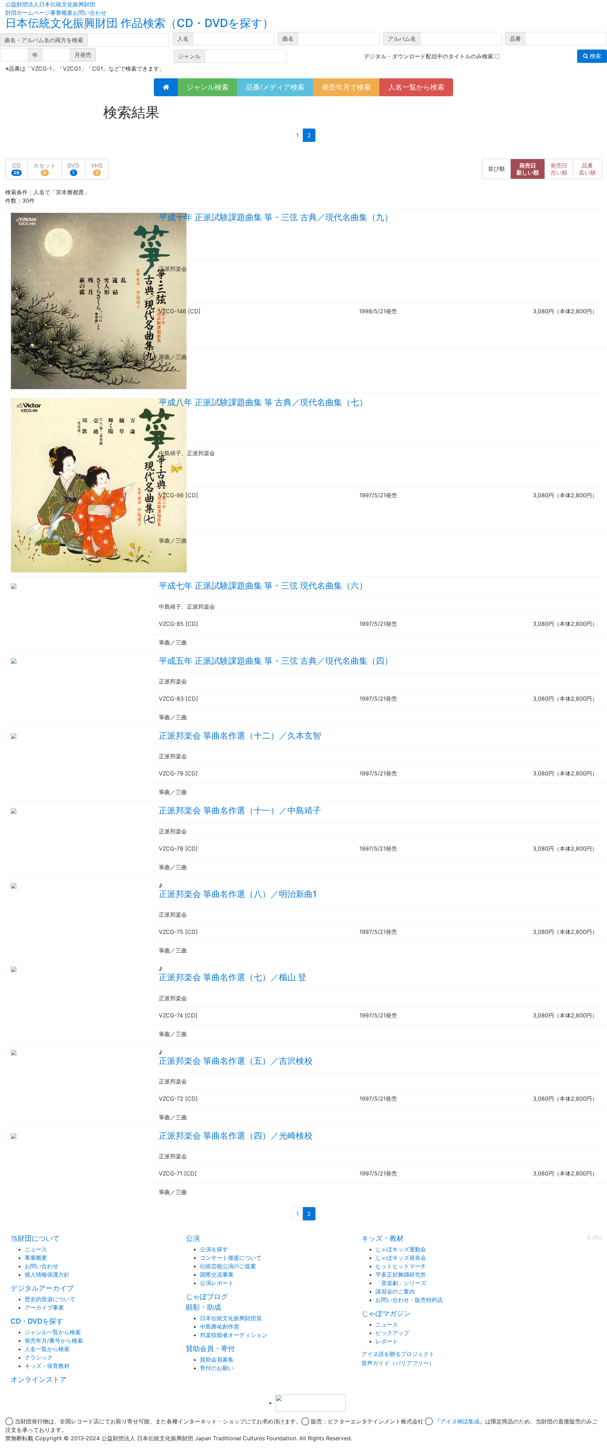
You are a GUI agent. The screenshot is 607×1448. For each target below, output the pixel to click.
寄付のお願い (217, 1367)
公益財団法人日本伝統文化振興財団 (50, 4)
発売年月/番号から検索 (54, 1340)
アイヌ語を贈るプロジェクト (398, 1353)
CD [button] (16, 168)
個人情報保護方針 (47, 1274)
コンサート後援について (231, 1257)
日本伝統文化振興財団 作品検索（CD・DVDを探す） (139, 23)
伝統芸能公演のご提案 (228, 1266)
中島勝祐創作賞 (219, 1326)
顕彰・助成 (203, 1307)
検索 (594, 56)
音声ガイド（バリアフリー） (398, 1363)
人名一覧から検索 (416, 87)
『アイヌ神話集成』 (460, 1421)
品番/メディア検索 (275, 87)
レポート (387, 1341)
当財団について (35, 1238)
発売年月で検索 (346, 87)
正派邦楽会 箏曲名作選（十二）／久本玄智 (240, 735)
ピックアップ (392, 1332)
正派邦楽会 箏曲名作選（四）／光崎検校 (236, 1136)
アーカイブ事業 (44, 1307)
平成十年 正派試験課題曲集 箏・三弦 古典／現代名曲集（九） (276, 217)
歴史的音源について (50, 1299)
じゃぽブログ (207, 1296)
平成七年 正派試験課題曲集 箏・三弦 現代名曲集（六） (263, 586)
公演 (193, 1238)
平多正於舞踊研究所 (401, 1274)
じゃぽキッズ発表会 (401, 1257)
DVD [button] (73, 168)
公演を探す (214, 1249)
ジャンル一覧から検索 (53, 1332)
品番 (587, 169)
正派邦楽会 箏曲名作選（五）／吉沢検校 (236, 1061)
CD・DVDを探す (37, 1321)
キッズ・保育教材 (47, 1365)
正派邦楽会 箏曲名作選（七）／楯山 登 (232, 977)
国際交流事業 (217, 1274)
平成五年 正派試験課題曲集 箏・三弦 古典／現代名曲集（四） (276, 661)
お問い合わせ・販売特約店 (409, 1299)
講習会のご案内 (395, 1291)
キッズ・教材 (382, 1238)
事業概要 (61, 12)
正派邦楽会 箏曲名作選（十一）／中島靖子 (240, 810)
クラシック (39, 1357)
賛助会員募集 (217, 1359)
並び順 (496, 169)
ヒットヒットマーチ (401, 1266)
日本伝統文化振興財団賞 (231, 1318)
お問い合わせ (89, 12)
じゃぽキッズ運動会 (401, 1249)
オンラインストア (39, 1379)
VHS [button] (97, 168)
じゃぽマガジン (386, 1313)
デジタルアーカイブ (42, 1288)
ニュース (36, 1249)
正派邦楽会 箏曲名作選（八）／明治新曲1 (237, 894)
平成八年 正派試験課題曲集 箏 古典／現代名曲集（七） (263, 402)
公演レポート (217, 1282)
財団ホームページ (27, 12)
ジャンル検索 (208, 87)
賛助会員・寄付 (210, 1348)
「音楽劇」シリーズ (401, 1282)
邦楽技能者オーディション (233, 1334)
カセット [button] (44, 168)
